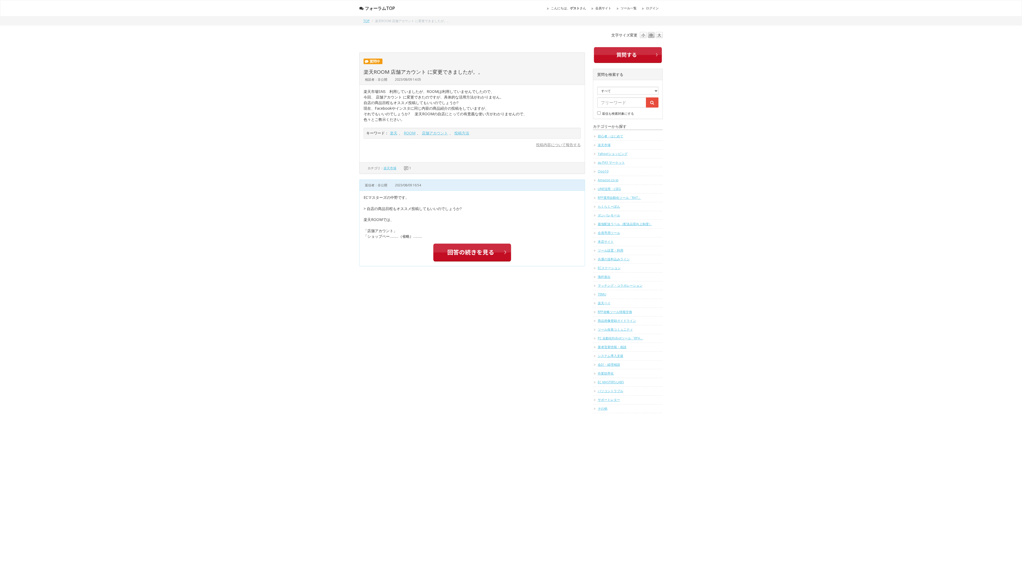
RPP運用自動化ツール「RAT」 (619, 197)
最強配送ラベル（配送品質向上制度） (625, 224)
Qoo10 (603, 171)
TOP (366, 21)
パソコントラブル (610, 391)
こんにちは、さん (568, 8)
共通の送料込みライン (614, 259)
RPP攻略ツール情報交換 (615, 312)
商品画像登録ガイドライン (617, 320)
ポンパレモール (609, 215)
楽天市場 (390, 168)
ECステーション (609, 268)
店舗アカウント (435, 132)
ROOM (409, 132)
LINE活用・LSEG (609, 189)
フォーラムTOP (380, 8)
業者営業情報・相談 (612, 347)
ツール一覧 (629, 8)
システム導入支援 (610, 356)
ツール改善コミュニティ (615, 329)
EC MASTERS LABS (611, 382)
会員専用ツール (609, 233)
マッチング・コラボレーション (620, 285)
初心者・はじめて (610, 136)
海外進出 (604, 276)
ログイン (652, 8)
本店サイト (606, 241)
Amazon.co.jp (608, 180)
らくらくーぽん (609, 206)
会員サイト (603, 8)
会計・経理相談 (609, 364)
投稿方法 (461, 132)
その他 (602, 408)
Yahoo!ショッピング (613, 153)
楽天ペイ (604, 303)
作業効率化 (606, 373)
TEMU (602, 294)
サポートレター (609, 399)
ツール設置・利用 (610, 250)
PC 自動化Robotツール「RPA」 (620, 338)
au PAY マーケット (611, 162)
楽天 (393, 132)
